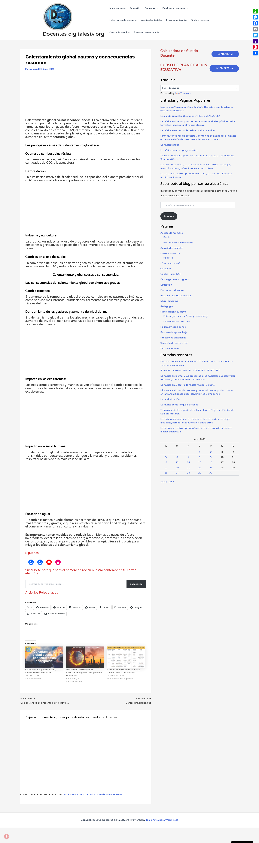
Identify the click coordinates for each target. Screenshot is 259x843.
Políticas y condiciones (173, 326)
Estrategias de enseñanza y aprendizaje (185, 316)
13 (177, 462)
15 (199, 462)
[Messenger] (255, 17)
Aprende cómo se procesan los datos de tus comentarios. (93, 794)
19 (165, 467)
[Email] (255, 29)
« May (163, 481)
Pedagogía (166, 306)
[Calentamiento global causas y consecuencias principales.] (44, 657)
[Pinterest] (255, 47)
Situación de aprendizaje (174, 343)
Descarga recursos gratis (174, 279)
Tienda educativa (169, 348)
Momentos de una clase (176, 321)
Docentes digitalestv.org (73, 34)
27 (177, 472)
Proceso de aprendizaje (173, 332)
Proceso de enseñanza (173, 337)
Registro (168, 257)
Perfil (166, 237)
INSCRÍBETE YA (224, 68)
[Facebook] (255, 23)
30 (210, 472)
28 (188, 472)
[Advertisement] (85, 96)
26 (165, 472)
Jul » (171, 481)
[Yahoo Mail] (255, 41)
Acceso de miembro (171, 232)
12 (165, 462)
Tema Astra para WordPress (162, 819)
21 (188, 467)
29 (199, 472)
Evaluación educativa (172, 290)
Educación (166, 284)
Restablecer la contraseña (178, 242)
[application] (156, 8)
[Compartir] (255, 53)
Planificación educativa (173, 311)
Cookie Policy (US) (170, 274)
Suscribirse (136, 583)
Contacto (165, 268)
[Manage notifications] (6, 836)
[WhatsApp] (255, 11)
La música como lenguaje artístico (179, 150)
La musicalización (170, 144)
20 (177, 467)
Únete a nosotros (170, 253)
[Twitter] (255, 35)
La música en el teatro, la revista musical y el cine (187, 130)
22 (199, 467)
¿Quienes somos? (170, 263)
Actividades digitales (171, 248)
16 (210, 462)
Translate (185, 93)
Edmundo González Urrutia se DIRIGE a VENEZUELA (190, 116)
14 (188, 462)
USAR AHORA (225, 54)
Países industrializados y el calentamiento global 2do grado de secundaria (84, 672)
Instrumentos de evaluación (176, 295)
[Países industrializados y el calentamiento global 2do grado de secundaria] (85, 657)
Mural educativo (169, 300)
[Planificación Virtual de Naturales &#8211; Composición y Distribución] (126, 657)
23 (210, 467)
